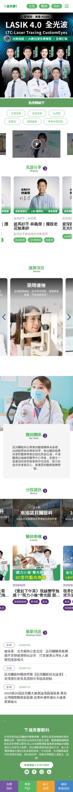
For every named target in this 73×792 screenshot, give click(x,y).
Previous (4, 317)
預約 (57, 6)
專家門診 (27, 786)
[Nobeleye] (10, 6)
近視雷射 (16, 113)
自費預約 (9, 786)
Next (69, 317)
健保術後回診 (64, 786)
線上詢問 (46, 786)
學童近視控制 (55, 121)
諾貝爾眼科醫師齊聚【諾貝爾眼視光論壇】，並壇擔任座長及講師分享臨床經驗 (36, 676)
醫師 (44, 6)
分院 (32, 6)
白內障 (56, 113)
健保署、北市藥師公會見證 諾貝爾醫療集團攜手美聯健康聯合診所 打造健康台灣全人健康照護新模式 (36, 655)
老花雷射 (37, 113)
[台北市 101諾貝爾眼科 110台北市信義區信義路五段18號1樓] (36, 525)
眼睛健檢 (32, 121)
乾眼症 (12, 121)
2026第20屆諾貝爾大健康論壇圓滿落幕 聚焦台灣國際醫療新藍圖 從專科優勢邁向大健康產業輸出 (35, 698)
